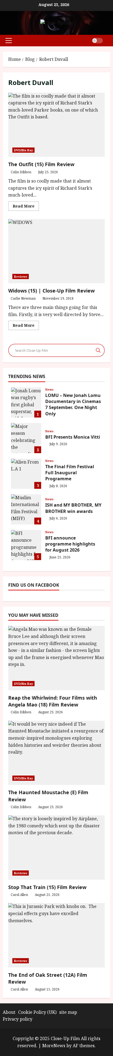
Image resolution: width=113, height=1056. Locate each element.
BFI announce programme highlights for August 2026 (26, 545)
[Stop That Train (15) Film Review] (56, 847)
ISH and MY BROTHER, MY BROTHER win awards (26, 509)
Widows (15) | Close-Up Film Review (56, 251)
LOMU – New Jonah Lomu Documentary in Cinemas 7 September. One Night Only (26, 402)
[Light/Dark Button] (97, 40)
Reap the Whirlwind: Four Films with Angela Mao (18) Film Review (52, 701)
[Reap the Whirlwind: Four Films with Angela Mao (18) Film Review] (56, 658)
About (9, 1012)
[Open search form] (108, 40)
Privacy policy (17, 1019)
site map (68, 1012)
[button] (9, 40)
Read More (26, 207)
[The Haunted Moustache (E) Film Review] (56, 753)
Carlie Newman (23, 298)
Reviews (20, 276)
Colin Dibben (21, 172)
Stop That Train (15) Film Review (47, 887)
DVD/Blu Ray (23, 150)
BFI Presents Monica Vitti (26, 438)
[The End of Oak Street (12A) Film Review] (56, 935)
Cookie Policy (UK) (37, 1012)
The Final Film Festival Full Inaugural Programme (26, 474)
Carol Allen (19, 894)
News (49, 389)
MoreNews (53, 1046)
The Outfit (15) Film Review (56, 125)
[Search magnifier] (98, 350)
